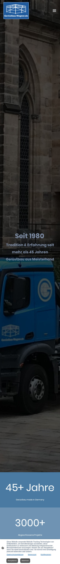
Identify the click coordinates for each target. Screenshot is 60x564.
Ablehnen (25, 561)
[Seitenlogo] (16, 10)
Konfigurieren (46, 555)
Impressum (32, 555)
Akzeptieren (12, 561)
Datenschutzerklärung (15, 555)
